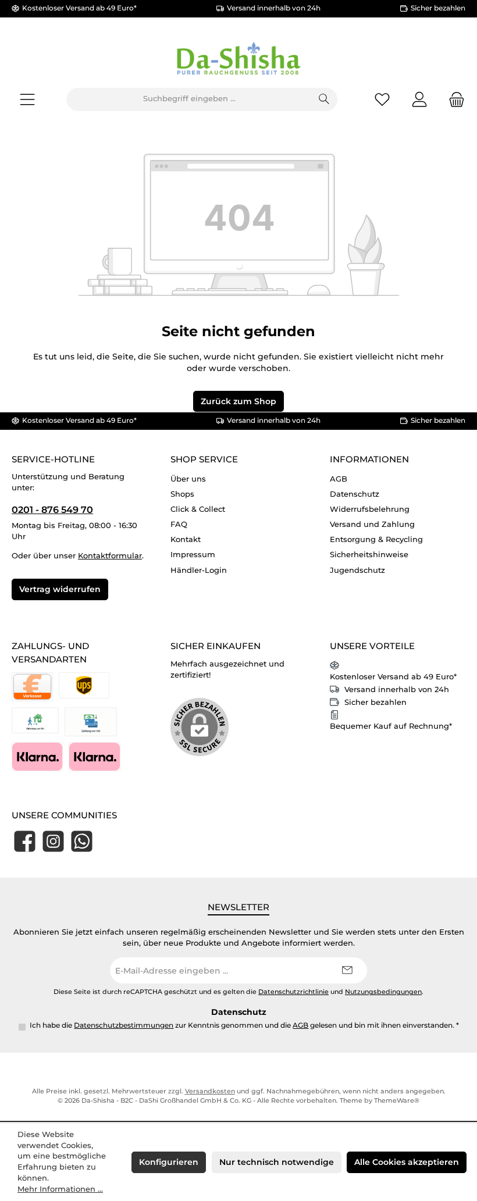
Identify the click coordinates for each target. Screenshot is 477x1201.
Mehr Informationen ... (60, 1189)
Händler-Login (198, 570)
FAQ (178, 524)
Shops (182, 494)
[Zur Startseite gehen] (238, 59)
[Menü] (27, 99)
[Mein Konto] (419, 99)
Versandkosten (210, 1091)
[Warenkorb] (453, 99)
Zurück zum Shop (238, 401)
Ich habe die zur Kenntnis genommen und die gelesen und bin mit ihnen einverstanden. (244, 1025)
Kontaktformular (110, 555)
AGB (338, 479)
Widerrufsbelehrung (370, 509)
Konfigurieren (168, 1162)
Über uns (188, 479)
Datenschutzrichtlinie (293, 992)
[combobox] (189, 99)
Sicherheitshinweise (369, 554)
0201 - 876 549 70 (52, 509)
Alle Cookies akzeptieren (406, 1162)
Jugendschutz (357, 570)
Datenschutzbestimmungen (123, 1025)
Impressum (192, 554)
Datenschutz (354, 494)
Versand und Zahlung (372, 524)
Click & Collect (197, 509)
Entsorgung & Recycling (376, 539)
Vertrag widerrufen (60, 589)
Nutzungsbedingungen (383, 992)
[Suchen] (324, 99)
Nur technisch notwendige (276, 1162)
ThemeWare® (396, 1100)
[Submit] (346, 970)
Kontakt (185, 539)
